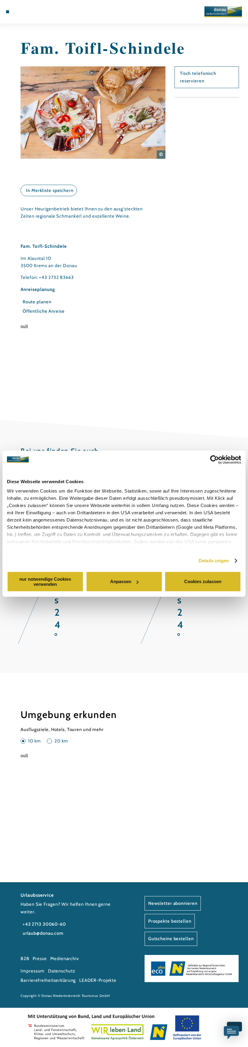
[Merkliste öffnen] (30, 11)
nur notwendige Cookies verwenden (45, 581)
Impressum (32, 971)
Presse (40, 958)
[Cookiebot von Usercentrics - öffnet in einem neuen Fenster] (214, 459)
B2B (25, 958)
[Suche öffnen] (36, 11)
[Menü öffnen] (7, 11)
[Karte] (24, 11)
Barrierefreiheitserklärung (48, 980)
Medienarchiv (64, 958)
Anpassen (120, 581)
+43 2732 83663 (56, 277)
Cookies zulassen (202, 581)
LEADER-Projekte (97, 980)
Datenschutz (61, 971)
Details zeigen (214, 560)
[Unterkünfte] (18, 11)
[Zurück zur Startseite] (223, 11)
